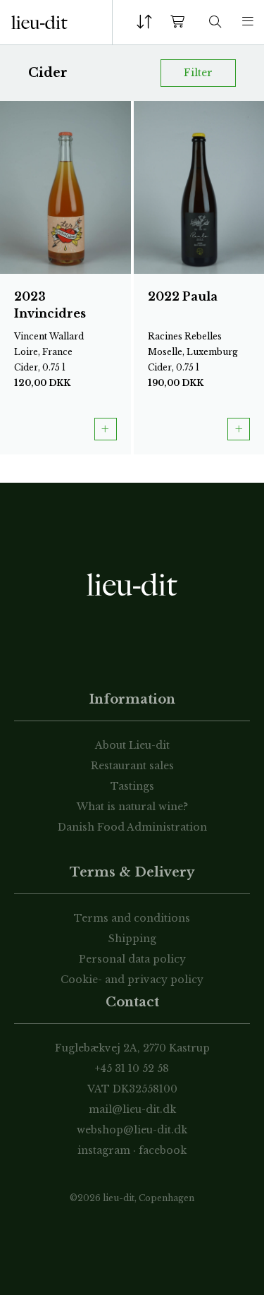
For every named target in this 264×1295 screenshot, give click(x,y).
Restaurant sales (132, 765)
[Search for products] (215, 22)
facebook (163, 1150)
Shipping (132, 938)
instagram (103, 1150)
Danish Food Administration (132, 827)
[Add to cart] (105, 429)
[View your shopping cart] (180, 22)
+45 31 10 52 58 (132, 1068)
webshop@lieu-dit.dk (132, 1130)
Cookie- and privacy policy (132, 979)
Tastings (132, 786)
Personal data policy (132, 959)
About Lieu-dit (132, 745)
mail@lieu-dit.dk (132, 1109)
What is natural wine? (132, 806)
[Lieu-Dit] (39, 23)
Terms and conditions (132, 918)
